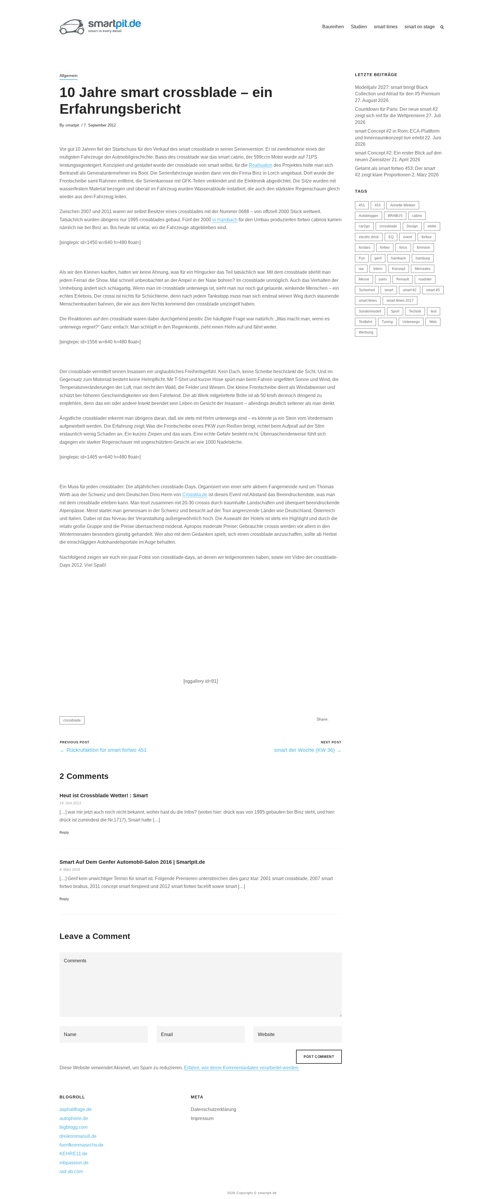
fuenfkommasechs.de (82, 1144)
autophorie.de (74, 1118)
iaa (361, 269)
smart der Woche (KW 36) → (308, 750)
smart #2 (409, 290)
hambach (398, 258)
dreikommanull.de (78, 1136)
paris (383, 279)
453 (377, 205)
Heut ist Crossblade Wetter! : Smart (104, 795)
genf (378, 258)
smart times (386, 26)
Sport (395, 311)
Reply (64, 833)
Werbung (366, 332)
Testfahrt (365, 322)
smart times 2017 (400, 301)
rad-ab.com (71, 1171)
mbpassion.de (74, 1162)
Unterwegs (411, 322)
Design (412, 226)
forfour (426, 237)
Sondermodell (370, 311)
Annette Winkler (402, 205)
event (407, 237)
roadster (425, 279)
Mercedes (422, 269)
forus (403, 247)
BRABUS (395, 216)
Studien (359, 26)
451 (362, 205)
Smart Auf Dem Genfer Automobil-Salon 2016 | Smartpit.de (132, 862)
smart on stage (420, 26)
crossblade (72, 720)
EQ (390, 237)
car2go (364, 226)
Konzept (398, 269)
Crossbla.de (194, 494)
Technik (415, 311)
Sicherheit (367, 290)
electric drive (369, 237)
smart (388, 290)
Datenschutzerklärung (213, 1109)
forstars (364, 247)
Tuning (387, 322)
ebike (432, 226)
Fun (362, 258)
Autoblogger (368, 216)
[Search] (442, 27)
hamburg (423, 258)
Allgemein (69, 75)
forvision (423, 247)
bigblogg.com (74, 1127)
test (433, 311)
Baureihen (333, 26)
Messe (364, 279)
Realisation (260, 165)
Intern (377, 269)
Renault (402, 279)
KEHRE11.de (74, 1153)
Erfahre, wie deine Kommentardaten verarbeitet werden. (241, 1067)
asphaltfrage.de (76, 1109)
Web (433, 322)
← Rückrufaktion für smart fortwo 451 (103, 750)
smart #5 (433, 290)
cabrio (417, 216)
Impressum (202, 1118)
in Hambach (224, 219)
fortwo (385, 247)
